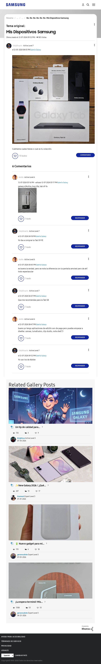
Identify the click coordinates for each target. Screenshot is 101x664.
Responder (80, 218)
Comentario (85, 155)
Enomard (20, 496)
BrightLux (21, 438)
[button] (90, 45)
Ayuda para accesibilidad (13, 637)
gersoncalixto (22, 555)
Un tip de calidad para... (27, 427)
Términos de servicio (11, 641)
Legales (5, 650)
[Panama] (15, 4)
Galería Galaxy (35, 50)
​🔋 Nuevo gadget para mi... (29, 543)
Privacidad (6, 646)
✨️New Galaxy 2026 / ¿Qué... (30, 485)
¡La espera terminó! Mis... (29, 601)
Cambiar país (21, 655)
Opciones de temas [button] (90, 24)
